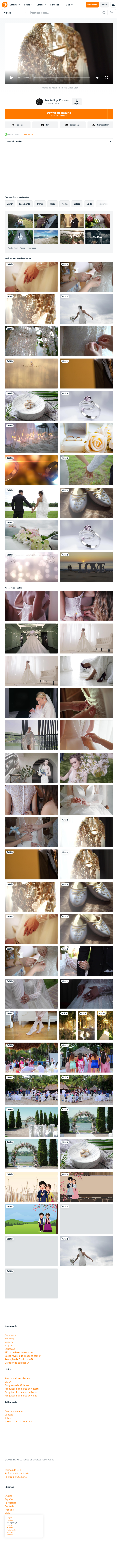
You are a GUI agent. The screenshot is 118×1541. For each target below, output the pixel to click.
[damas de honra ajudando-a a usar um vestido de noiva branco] (86, 276)
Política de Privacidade (17, 1472)
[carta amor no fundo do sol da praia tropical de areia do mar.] (86, 566)
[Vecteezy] (4, 4)
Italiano (10, 1533)
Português (10, 1501)
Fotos (27, 4)
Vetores (13, 4)
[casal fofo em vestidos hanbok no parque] (31, 1250)
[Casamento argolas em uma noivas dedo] (86, 992)
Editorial (54, 4)
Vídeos (40, 4)
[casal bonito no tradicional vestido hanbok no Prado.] (31, 1185)
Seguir (77, 103)
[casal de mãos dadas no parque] (86, 469)
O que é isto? (28, 134)
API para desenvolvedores (19, 1351)
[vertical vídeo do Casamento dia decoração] (67, 1024)
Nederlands (11, 1528)
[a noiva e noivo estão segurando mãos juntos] (31, 992)
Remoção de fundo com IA (19, 1358)
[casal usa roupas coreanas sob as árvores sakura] (31, 1218)
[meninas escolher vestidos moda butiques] (31, 1282)
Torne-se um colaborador (18, 1420)
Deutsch (9, 1505)
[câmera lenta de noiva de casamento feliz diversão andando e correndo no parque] (86, 308)
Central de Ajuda (14, 1410)
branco (40, 202)
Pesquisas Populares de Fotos (21, 1391)
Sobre (8, 1417)
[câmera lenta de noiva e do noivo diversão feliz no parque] (31, 501)
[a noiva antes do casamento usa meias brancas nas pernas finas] (31, 1024)
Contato (9, 1413)
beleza (77, 202)
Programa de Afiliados (17, 1384)
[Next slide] (106, 202)
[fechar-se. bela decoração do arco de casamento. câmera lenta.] (31, 340)
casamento (24, 202)
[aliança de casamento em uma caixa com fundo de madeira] (31, 405)
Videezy (9, 1340)
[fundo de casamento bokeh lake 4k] (31, 566)
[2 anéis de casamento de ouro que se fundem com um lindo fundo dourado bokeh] (31, 469)
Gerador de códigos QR (17, 1361)
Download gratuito (59, 114)
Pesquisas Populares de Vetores (22, 1387)
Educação (10, 1347)
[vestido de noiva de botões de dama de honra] (86, 340)
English (9, 1494)
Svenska (10, 1531)
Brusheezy (10, 1334)
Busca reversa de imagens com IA (23, 1354)
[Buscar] (104, 12)
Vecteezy (9, 1337)
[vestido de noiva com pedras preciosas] (31, 637)
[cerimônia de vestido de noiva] (31, 308)
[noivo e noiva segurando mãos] (86, 960)
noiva (64, 202)
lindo (89, 202)
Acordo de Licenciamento (18, 1377)
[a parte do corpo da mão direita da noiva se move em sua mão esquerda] (31, 276)
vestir (10, 202)
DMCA (8, 1380)
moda (52, 202)
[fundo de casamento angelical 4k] (31, 372)
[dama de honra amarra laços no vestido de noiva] (86, 702)
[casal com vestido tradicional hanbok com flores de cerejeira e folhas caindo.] (86, 1185)
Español (9, 1498)
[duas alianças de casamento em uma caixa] (86, 437)
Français (9, 1508)
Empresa (9, 1344)
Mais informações (14, 140)
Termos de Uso (13, 1468)
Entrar (104, 4)
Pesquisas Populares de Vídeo (21, 1394)
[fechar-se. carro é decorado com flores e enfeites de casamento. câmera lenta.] (31, 534)
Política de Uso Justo (16, 1475)
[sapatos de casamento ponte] (86, 501)
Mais (68, 4)
